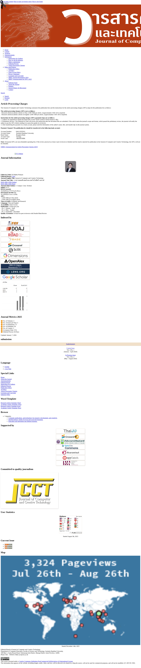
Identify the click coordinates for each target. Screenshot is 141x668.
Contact (10, 89)
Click (13, 176)
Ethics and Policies (10, 67)
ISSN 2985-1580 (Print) (8, 184)
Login (6, 99)
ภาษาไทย (8, 369)
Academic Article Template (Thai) (11, 404)
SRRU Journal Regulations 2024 (18, 77)
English (7, 367)
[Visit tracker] (70, 644)
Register (7, 98)
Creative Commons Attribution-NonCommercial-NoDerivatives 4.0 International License (46, 661)
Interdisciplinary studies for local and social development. (25, 419)
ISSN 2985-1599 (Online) (9, 182)
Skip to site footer (37, 1)
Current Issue (70, 348)
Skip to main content (7, 1)
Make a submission (14, 62)
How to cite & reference (15, 60)
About (6, 81)
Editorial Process (13, 64)
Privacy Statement (13, 74)
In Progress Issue (70, 355)
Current (7, 51)
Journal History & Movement (17, 88)
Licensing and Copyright (16, 76)
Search (3, 93)
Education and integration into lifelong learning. (22, 421)
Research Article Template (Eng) (11, 406)
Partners (10, 86)
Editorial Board (5, 382)
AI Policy (11, 70)
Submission (8, 57)
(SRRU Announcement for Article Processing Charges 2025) (19, 147)
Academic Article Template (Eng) (11, 408)
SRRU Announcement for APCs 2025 (20, 79)
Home (6, 50)
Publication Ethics (13, 69)
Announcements (9, 55)
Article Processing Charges (16, 65)
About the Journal (13, 84)
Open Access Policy (14, 72)
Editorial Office (5, 394)
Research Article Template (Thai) (11, 403)
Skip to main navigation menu (23, 1)
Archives (7, 53)
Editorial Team (12, 83)
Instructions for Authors (15, 58)
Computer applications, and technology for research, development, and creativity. (32, 418)
